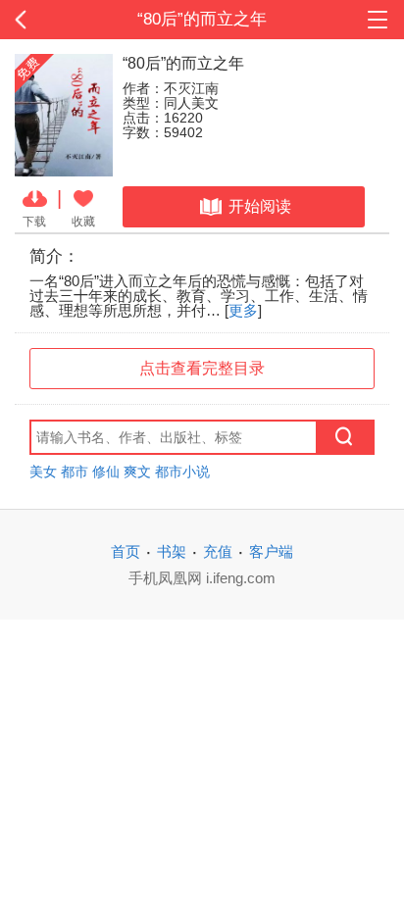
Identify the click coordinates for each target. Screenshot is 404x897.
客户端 (271, 551)
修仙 (106, 471)
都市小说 (182, 471)
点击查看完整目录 (202, 368)
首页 (125, 551)
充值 (217, 551)
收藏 (83, 221)
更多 (243, 310)
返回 (40, 19)
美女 (43, 471)
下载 (34, 221)
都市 (74, 471)
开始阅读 (259, 206)
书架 (171, 551)
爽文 (137, 471)
